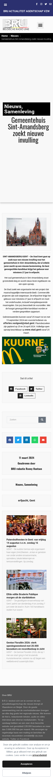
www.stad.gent (33, 329)
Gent (32, 500)
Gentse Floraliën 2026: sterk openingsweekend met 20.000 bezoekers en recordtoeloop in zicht (25, 645)
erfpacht (23, 500)
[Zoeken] (42, 420)
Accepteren (26, 764)
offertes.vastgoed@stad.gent (18, 323)
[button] (5, 4)
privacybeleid (40, 755)
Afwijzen (26, 773)
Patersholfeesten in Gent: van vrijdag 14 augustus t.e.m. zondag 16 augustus (26, 542)
